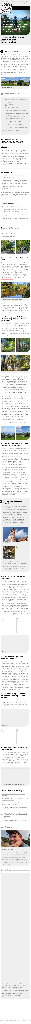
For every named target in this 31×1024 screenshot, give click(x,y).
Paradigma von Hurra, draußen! (13, 1020)
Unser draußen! (4, 1)
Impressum (2, 1020)
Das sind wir (13, 1)
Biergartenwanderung (21, 19)
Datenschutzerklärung (26, 1020)
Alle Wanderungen (8, 19)
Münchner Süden (8, 21)
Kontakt (28, 1)
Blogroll (21, 1)
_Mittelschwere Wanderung (11, 18)
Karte (28, 51)
